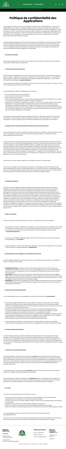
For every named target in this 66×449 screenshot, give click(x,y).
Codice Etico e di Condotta (53, 435)
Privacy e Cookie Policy (39, 432)
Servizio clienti (38, 4)
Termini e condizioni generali (40, 436)
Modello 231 (51, 438)
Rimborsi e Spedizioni (38, 434)
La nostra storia (27, 4)
